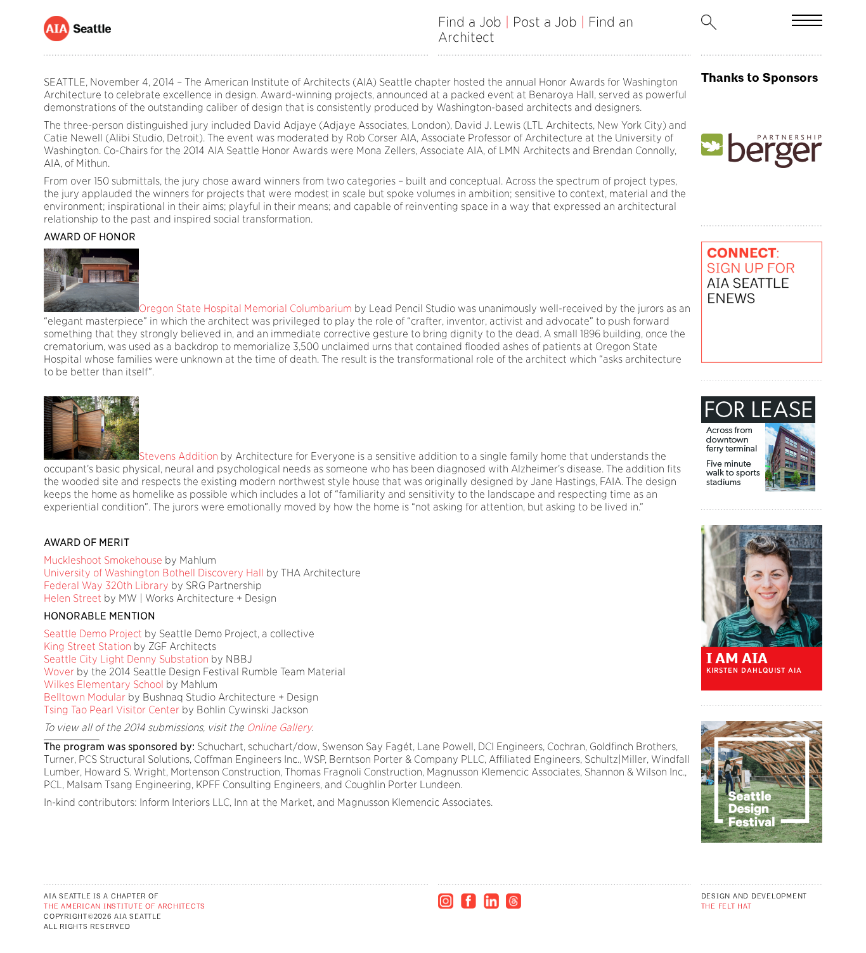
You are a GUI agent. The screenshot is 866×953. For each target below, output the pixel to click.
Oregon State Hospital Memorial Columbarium (245, 308)
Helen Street (72, 598)
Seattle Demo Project (93, 634)
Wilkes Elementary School (104, 684)
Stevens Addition (178, 456)
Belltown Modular (85, 697)
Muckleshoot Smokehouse (103, 560)
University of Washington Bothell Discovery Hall (154, 573)
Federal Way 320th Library (106, 586)
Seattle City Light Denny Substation (126, 659)
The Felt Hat (726, 907)
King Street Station (87, 646)
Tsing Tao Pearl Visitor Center (111, 710)
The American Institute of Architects (124, 907)
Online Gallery (279, 728)
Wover (59, 672)
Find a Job (469, 22)
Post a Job (545, 22)
